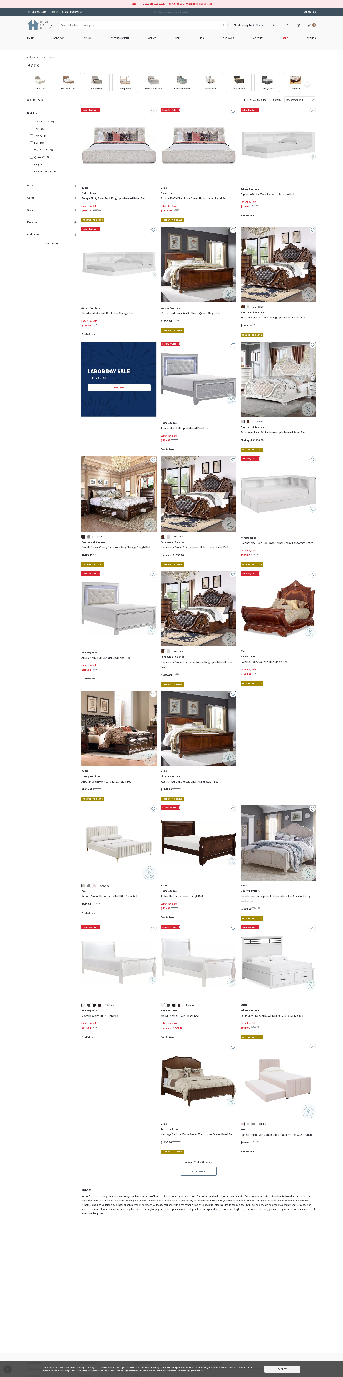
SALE (285, 38)
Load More (198, 1171)
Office (152, 38)
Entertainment (120, 38)
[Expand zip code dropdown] (262, 25)
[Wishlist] (286, 25)
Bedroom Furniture (36, 57)
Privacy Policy (158, 1370)
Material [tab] (32, 222)
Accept (282, 1369)
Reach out (92, 1097)
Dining (88, 38)
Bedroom (59, 38)
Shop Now (119, 387)
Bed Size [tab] (32, 113)
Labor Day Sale (89, 206)
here (201, 1370)
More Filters (52, 243)
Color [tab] (30, 197)
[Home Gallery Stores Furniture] (40, 24)
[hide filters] (35, 100)
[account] (274, 25)
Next (307, 83)
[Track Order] (298, 25)
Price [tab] (30, 185)
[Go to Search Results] (223, 25)
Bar (177, 38)
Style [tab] (30, 210)
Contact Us (309, 11)
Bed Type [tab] (33, 234)
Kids (201, 38)
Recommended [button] (294, 99)
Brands (311, 38)
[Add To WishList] (153, 111)
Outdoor (228, 38)
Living (30, 38)
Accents (258, 38)
